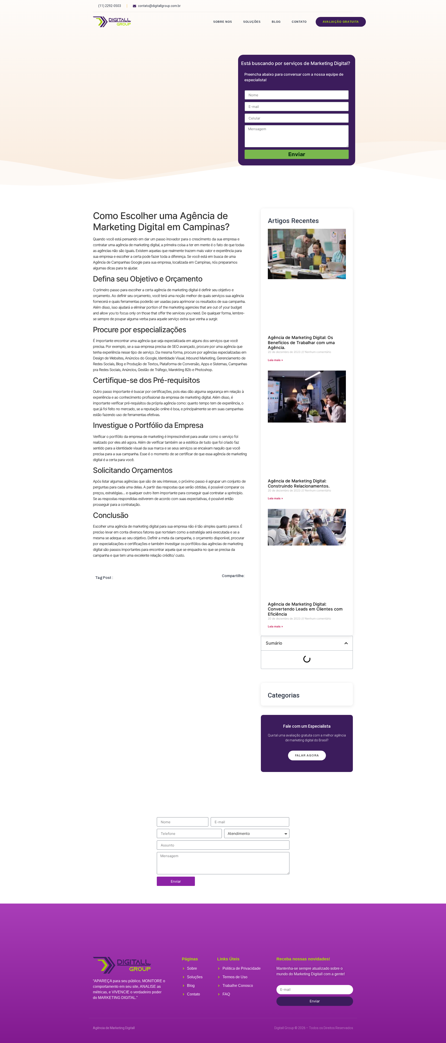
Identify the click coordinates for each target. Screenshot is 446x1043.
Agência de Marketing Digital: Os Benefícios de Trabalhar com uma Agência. (301, 342)
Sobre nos (222, 21)
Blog (276, 21)
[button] (346, 643)
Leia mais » (275, 360)
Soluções (252, 21)
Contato (299, 21)
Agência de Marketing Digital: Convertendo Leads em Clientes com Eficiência (305, 609)
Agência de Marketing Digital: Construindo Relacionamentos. (299, 483)
